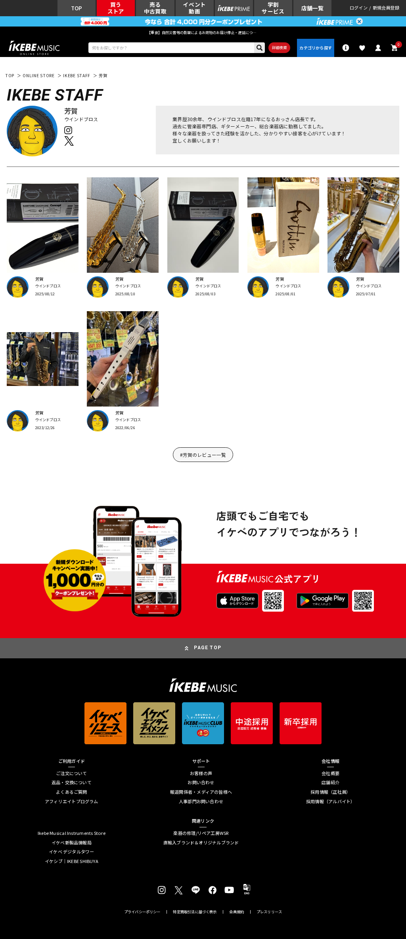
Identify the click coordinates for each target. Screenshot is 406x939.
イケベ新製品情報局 (72, 842)
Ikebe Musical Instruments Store (71, 833)
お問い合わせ (201, 782)
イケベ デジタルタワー (71, 851)
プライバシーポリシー (142, 912)
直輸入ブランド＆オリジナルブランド (201, 842)
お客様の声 (201, 773)
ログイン (359, 8)
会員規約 (236, 912)
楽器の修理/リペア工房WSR (200, 833)
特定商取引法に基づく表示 (194, 912)
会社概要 (330, 773)
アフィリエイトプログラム (71, 801)
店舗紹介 (330, 782)
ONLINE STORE (39, 75)
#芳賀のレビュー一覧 (203, 454)
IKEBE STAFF (76, 75)
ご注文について (71, 773)
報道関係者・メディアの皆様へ (201, 792)
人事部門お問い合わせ (201, 801)
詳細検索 (279, 47)
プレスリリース (269, 912)
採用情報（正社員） (330, 792)
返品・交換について (72, 782)
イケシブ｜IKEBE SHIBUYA (71, 861)
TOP (9, 75)
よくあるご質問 (71, 792)
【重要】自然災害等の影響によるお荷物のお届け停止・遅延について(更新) (203, 32)
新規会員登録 (386, 8)
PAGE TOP (207, 647)
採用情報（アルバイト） (330, 801)
